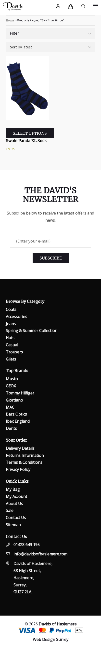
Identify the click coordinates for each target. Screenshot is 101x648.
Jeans (11, 323)
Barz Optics (16, 414)
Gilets (11, 359)
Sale (9, 510)
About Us (14, 503)
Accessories (16, 316)
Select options (30, 133)
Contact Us (16, 517)
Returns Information (25, 455)
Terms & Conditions (24, 462)
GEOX (11, 386)
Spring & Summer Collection (31, 330)
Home (10, 20)
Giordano (14, 400)
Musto (12, 378)
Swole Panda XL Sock (26, 140)
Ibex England (18, 421)
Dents (11, 428)
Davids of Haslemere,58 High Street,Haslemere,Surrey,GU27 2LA (32, 577)
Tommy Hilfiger (20, 393)
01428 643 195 (26, 544)
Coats (11, 309)
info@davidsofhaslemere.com (40, 554)
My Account (16, 496)
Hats (10, 337)
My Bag (13, 489)
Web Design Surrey (50, 639)
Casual (12, 344)
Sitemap (13, 524)
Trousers (14, 352)
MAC (10, 407)
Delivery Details (20, 448)
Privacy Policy (18, 469)
